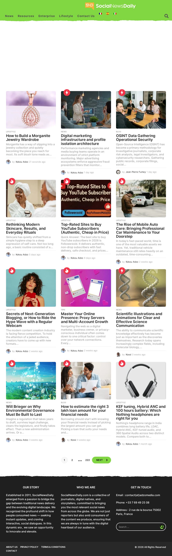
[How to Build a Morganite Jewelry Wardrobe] (31, 110)
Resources (26, 16)
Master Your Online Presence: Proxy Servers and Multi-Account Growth (84, 318)
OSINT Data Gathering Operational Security (135, 137)
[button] (166, 16)
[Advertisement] (86, 59)
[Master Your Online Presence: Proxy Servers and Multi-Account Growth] (86, 288)
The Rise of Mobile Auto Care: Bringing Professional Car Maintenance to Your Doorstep (140, 230)
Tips (63, 310)
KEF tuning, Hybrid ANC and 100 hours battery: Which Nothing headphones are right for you (141, 412)
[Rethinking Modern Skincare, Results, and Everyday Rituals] (31, 198)
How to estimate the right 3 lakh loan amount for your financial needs (85, 410)
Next (99, 460)
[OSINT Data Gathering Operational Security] (141, 110)
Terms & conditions (53, 547)
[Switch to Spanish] (107, 14)
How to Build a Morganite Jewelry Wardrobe (28, 137)
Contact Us (86, 16)
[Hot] (12, 181)
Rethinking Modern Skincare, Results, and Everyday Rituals (26, 228)
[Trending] (66, 92)
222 (87, 460)
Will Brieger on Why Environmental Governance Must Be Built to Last (30, 410)
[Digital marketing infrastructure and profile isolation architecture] (86, 110)
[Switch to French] (100, 14)
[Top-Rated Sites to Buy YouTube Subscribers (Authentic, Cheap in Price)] (86, 198)
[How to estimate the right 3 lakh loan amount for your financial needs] (86, 380)
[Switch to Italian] (114, 14)
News (9, 16)
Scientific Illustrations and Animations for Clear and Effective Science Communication (139, 320)
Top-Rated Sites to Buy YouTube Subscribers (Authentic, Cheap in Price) (85, 228)
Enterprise (46, 16)
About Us (11, 547)
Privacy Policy (29, 547)
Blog (118, 132)
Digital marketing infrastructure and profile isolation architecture (83, 139)
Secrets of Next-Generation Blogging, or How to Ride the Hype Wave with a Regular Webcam (31, 320)
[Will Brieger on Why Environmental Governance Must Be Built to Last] (31, 380)
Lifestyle (66, 16)
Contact (11, 550)
